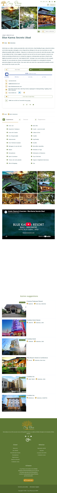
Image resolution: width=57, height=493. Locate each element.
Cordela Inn (30, 376)
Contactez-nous (15, 461)
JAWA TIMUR (31, 379)
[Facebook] (49, 2)
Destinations (15, 455)
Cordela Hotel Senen (33, 320)
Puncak (30, 360)
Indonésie (12, 43)
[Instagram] (52, 2)
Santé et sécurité (15, 459)
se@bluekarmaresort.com (14, 83)
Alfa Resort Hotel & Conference (37, 358)
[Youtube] (55, 2)
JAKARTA (30, 322)
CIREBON (30, 341)
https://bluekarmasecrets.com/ (15, 86)
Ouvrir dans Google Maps (28, 96)
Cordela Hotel (31, 339)
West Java (42, 360)
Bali (11, 114)
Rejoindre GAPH (42, 448)
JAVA (42, 322)
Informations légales (34, 486)
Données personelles (23, 486)
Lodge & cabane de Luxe (8, 35)
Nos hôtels (15, 450)
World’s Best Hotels (15, 452)
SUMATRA (44, 398)
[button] (53, 5)
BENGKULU (31, 398)
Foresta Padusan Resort (35, 301)
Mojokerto (30, 303)
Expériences (15, 457)
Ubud (5, 43)
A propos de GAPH (41, 452)
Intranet (42, 450)
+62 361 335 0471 (12, 80)
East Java (38, 303)
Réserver (15, 448)
